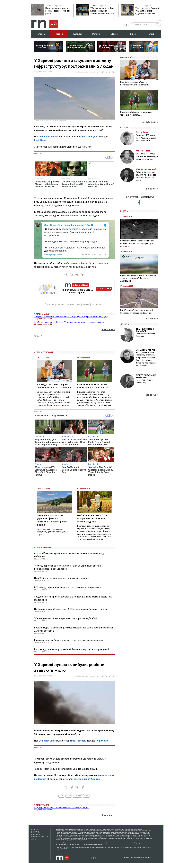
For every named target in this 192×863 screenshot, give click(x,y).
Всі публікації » (150, 122)
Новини (59, 34)
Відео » (124, 211)
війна (61, 796)
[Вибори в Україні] (143, 51)
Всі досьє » (152, 394)
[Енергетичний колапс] (48, 51)
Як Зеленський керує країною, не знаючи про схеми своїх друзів (147, 156)
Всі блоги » (152, 188)
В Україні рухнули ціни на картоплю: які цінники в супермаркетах (68, 587)
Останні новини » (43, 548)
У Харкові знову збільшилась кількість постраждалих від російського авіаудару (71, 316)
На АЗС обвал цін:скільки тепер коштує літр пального (62, 578)
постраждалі (96, 305)
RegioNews (40, 140)
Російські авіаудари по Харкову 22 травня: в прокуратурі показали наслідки (69, 322)
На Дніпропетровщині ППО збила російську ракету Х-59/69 (61, 808)
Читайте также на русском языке (87, 72)
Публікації (78, 34)
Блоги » (124, 128)
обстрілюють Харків (76, 263)
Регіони (96, 34)
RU (160, 21)
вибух (68, 796)
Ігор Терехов (78, 740)
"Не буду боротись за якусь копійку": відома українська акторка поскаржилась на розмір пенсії (67, 567)
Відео (133, 34)
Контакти (35, 832)
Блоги (151, 34)
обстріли (50, 305)
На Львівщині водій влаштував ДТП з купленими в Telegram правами (71, 609)
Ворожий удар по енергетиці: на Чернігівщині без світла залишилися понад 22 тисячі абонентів (73, 629)
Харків (86, 305)
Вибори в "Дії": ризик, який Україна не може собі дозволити (146, 138)
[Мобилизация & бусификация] (80, 51)
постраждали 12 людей (87, 779)
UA (156, 21)
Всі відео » (152, 318)
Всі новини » (108, 329)
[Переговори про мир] (112, 51)
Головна (41, 34)
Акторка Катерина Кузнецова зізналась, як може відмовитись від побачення (69, 555)
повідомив (48, 136)
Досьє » (124, 324)
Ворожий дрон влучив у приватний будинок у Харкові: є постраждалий (71, 649)
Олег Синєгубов (89, 136)
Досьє (114, 34)
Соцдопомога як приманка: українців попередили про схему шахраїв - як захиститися (73, 598)
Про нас (35, 830)
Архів (33, 839)
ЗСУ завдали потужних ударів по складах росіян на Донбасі (65, 618)
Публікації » (126, 57)
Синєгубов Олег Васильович (68, 305)
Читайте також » (42, 314)
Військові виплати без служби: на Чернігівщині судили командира (69, 640)
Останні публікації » (45, 352)
